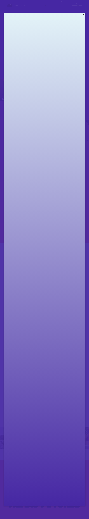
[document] (44, 259)
